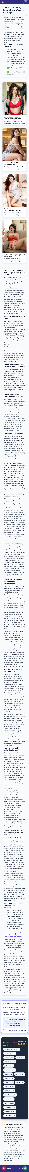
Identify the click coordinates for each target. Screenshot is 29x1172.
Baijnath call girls (9, 1086)
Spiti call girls (8, 1074)
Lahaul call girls (9, 1078)
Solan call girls (9, 1082)
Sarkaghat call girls (10, 1111)
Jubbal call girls (9, 1066)
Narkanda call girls (10, 1107)
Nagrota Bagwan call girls (12, 1049)
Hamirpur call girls (10, 1053)
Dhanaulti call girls (10, 1115)
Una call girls (20, 1057)
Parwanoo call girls (10, 1070)
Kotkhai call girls (9, 1103)
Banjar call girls (9, 1057)
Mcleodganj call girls (10, 1095)
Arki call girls (19, 1082)
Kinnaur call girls (9, 1090)
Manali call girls (9, 1099)
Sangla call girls (19, 1074)
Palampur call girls (10, 1061)
